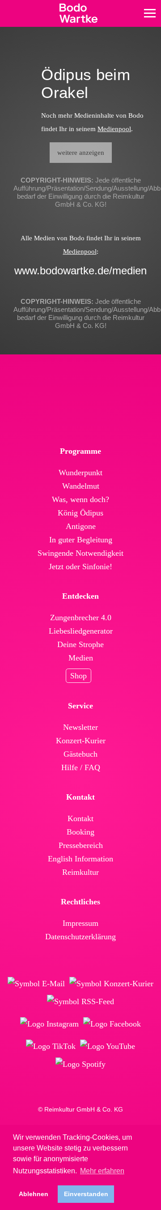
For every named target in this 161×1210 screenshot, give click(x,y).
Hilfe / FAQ (80, 767)
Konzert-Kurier (81, 740)
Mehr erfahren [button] (102, 1171)
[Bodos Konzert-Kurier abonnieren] (111, 984)
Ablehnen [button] (33, 1193)
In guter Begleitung (80, 539)
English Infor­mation (80, 858)
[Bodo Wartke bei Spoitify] (80, 1064)
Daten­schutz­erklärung (80, 936)
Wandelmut (80, 485)
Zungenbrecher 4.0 (80, 617)
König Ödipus (80, 512)
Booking (80, 831)
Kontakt (80, 818)
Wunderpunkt (80, 472)
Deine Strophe (80, 644)
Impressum (80, 923)
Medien (80, 657)
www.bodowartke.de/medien (80, 270)
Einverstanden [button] (86, 1193)
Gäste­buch (80, 754)
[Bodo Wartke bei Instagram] (49, 1024)
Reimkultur (80, 872)
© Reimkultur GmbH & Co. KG (80, 1109)
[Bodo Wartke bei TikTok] (51, 1046)
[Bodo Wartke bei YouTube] (107, 1046)
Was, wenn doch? (80, 499)
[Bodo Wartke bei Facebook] (112, 1024)
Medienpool (114, 128)
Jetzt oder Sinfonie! (80, 566)
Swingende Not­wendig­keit (80, 553)
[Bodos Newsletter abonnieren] (36, 984)
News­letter (80, 727)
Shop (78, 675)
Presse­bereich (81, 845)
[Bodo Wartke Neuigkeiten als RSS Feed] (80, 1001)
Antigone (81, 526)
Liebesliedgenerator (81, 630)
